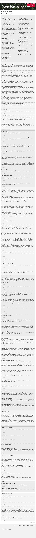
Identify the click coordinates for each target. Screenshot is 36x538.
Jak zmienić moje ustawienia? (5, 27)
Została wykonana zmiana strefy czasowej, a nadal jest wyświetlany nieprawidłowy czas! (8, 31)
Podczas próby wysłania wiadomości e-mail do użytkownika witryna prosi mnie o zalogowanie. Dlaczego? (9, 36)
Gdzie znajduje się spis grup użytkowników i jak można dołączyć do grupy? (25, 20)
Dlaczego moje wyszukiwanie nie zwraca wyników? (24, 36)
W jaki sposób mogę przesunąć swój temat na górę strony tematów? (9, 51)
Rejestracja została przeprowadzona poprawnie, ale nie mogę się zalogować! (9, 20)
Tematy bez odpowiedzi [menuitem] (27, 3)
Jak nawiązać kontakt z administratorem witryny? (24, 54)
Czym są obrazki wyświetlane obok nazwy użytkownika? (9, 33)
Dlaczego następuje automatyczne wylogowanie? (8, 24)
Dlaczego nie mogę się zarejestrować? (6, 18)
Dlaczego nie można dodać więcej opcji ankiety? (8, 43)
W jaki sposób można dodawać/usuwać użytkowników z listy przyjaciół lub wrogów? (26, 33)
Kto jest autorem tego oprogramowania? (23, 51)
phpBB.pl (10, 158)
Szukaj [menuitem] (3, 9)
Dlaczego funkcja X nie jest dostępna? (23, 52)
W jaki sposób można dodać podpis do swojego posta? (9, 41)
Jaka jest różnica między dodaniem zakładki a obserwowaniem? (24, 42)
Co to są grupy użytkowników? (22, 18)
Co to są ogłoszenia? (4, 58)
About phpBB (11, 497)
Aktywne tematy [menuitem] (33, 3)
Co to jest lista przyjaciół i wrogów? (22, 31)
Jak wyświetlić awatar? (4, 34)
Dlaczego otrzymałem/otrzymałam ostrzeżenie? (8, 46)
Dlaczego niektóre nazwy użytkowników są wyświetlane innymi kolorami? (26, 22)
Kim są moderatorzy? (21, 17)
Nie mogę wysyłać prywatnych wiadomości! (23, 26)
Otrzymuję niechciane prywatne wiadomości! (24, 27)
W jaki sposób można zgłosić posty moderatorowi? (8, 47)
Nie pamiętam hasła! (4, 23)
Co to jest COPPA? (4, 17)
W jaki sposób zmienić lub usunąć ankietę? (7, 44)
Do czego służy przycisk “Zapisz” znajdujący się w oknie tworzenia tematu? (9, 49)
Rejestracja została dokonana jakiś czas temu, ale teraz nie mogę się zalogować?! (9, 22)
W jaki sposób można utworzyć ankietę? (7, 42)
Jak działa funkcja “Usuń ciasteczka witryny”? (7, 25)
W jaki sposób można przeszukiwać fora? (23, 35)
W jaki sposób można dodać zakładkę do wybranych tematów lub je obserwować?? (26, 43)
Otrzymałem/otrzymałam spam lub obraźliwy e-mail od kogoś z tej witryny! (26, 29)
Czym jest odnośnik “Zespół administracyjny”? (24, 24)
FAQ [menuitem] (1, 9)
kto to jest (6, 508)
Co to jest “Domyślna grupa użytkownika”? (23, 23)
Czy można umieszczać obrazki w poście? (7, 56)
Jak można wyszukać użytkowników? (23, 38)
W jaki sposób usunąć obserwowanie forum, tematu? (25, 45)
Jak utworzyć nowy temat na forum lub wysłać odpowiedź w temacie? (9, 39)
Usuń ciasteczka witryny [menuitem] (26, 525)
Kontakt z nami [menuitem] (19, 525)
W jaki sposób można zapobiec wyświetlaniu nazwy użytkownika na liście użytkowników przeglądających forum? (9, 29)
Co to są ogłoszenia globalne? (5, 57)
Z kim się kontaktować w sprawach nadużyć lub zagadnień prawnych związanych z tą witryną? (25, 53)
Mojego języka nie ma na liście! (5, 32)
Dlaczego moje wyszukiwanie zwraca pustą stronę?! (25, 37)
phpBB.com (14, 158)
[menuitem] (5, 529)
